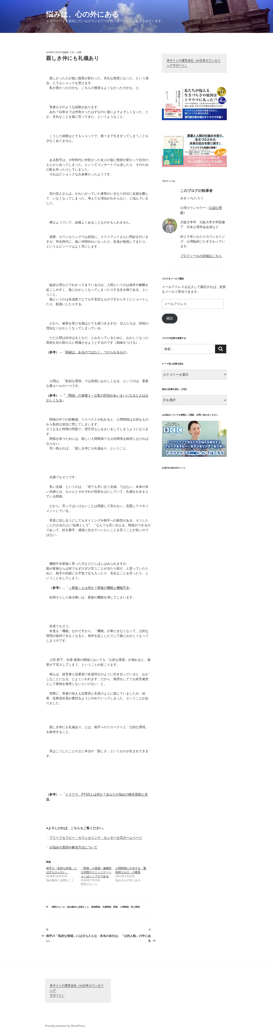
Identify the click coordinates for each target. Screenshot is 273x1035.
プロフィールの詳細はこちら (201, 256)
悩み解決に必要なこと (78, 907)
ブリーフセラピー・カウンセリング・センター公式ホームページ (95, 837)
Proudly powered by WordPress (65, 1025)
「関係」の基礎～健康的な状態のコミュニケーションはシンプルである (96, 872)
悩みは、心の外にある (82, 14)
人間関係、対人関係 (130, 907)
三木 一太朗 (75, 52)
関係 (115, 907)
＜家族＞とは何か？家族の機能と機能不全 (99, 587)
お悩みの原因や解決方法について (73, 847)
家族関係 (95, 907)
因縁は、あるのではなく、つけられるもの (95, 352)
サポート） (57, 995)
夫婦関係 (106, 907)
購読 (169, 318)
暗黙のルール (58, 907)
